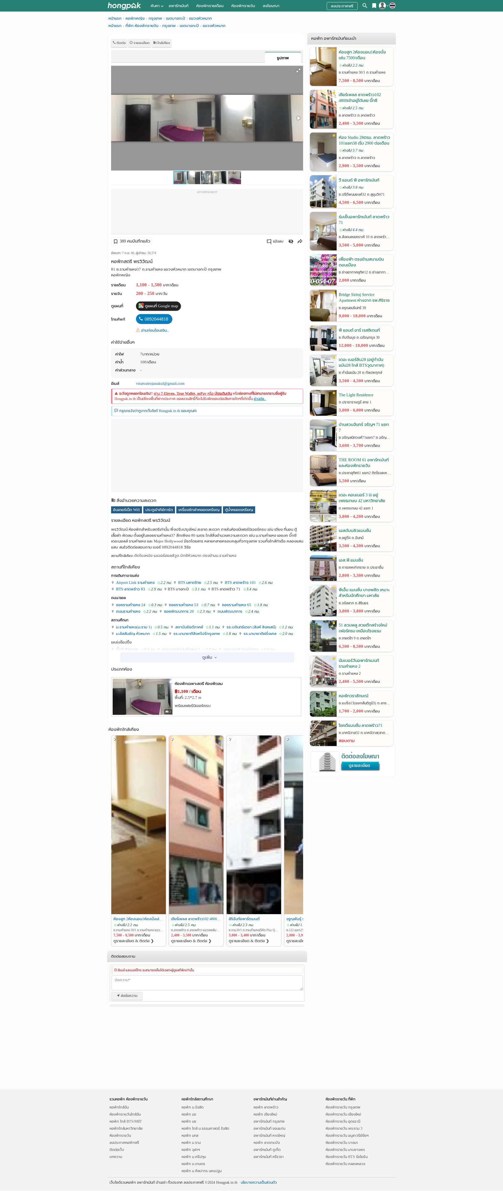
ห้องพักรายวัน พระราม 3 (344, 1128)
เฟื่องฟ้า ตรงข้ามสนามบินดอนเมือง (361, 262)
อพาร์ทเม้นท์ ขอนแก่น (269, 1128)
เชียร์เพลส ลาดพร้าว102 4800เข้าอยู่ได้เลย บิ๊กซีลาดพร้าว (196, 919)
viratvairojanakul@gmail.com (160, 383)
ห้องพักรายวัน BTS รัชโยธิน (347, 1157)
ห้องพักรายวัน (243, 6)
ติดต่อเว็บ (117, 1150)
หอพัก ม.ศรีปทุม (194, 1157)
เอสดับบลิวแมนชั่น (355, 530)
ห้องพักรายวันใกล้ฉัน (125, 1114)
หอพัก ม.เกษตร (193, 1164)
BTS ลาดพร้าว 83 (130, 589)
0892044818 (156, 319)
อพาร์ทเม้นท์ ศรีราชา (269, 1157)
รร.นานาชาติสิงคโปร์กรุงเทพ (196, 634)
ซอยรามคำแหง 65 (236, 605)
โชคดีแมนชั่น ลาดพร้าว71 (360, 725)
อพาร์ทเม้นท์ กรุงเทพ (269, 1121)
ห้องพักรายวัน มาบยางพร (345, 1150)
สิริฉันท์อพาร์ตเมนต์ (244, 919)
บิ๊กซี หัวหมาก (126, 649)
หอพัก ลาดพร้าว (266, 1107)
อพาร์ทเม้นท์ (178, 6)
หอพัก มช (189, 1121)
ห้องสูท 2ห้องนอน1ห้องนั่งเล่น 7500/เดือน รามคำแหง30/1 (138, 919)
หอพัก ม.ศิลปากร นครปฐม (202, 1171)
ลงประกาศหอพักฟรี (124, 1143)
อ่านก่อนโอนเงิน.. (155, 330)
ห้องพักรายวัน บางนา (342, 1143)
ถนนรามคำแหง (127, 611)
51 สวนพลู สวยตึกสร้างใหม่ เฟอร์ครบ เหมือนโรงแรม (363, 628)
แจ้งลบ (278, 241)
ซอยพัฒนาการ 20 (178, 611)
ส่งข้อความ (128, 996)
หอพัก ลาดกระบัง (267, 1143)
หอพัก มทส (190, 1136)
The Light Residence (356, 395)
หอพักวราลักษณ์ (353, 696)
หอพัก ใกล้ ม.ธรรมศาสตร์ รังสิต (205, 1128)
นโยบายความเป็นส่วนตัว (259, 1182)
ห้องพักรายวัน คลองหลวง (345, 1164)
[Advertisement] (207, 213)
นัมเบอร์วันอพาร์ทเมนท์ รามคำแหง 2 (359, 663)
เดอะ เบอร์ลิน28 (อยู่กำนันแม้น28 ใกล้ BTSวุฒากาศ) (361, 362)
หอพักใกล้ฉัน (119, 1107)
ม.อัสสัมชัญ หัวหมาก (132, 634)
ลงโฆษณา (271, 6)
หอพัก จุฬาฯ (191, 1150)
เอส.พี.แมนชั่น (351, 560)
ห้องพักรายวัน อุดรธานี (343, 1121)
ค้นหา (155, 6)
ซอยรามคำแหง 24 (130, 605)
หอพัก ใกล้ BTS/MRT (126, 1121)
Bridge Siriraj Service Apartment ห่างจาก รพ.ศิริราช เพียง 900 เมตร (364, 298)
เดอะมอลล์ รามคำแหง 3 (180, 649)
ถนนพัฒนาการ (229, 611)
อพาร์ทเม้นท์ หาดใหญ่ (269, 1136)
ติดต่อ (121, 43)
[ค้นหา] (365, 6)
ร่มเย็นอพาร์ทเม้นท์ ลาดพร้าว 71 (364, 220)
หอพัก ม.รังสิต (193, 1107)
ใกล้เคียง (163, 43)
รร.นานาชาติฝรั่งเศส (259, 634)
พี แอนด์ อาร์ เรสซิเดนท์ (359, 330)
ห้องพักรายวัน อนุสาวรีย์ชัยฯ (347, 1136)
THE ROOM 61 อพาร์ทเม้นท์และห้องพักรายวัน (364, 463)
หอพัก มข (189, 1114)
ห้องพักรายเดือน (209, 6)
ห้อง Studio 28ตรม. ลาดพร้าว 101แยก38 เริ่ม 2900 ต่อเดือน (364, 140)
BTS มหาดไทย (189, 582)
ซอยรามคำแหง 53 (183, 605)
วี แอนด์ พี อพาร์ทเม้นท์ (359, 180)
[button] (298, 70)
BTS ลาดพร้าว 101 (240, 582)
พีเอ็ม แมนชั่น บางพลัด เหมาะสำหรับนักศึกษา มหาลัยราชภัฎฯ (364, 593)
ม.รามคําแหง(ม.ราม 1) (133, 627)
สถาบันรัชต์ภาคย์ (188, 627)
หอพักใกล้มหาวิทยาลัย (126, 1128)
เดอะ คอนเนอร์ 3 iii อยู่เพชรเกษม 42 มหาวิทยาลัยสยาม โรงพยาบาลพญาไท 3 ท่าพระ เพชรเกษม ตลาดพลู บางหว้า (362, 498)
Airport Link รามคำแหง (135, 582)
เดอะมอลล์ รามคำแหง (240, 649)
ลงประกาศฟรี (342, 6)
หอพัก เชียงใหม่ (265, 1114)
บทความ (116, 1157)
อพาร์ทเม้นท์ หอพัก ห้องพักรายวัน (124, 5)
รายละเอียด (141, 43)
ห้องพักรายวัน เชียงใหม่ (343, 1114)
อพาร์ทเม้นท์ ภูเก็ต (267, 1150)
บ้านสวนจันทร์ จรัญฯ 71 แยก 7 (364, 427)
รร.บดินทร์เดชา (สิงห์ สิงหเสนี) (251, 627)
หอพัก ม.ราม (191, 1143)
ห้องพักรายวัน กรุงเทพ (343, 1107)
